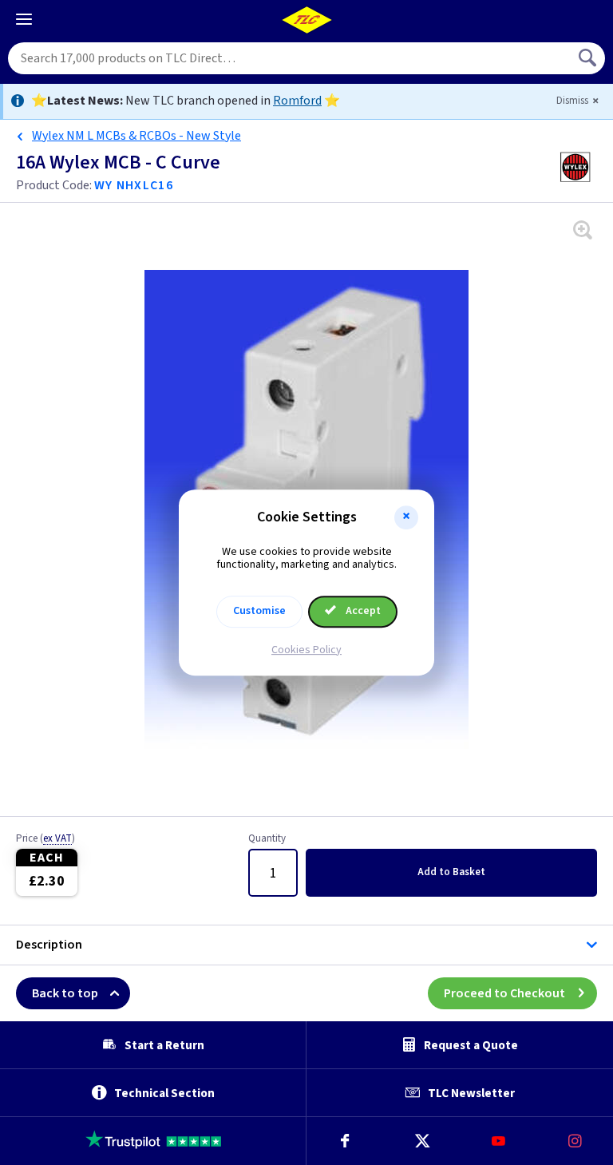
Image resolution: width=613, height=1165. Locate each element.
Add (451, 872)
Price (45, 839)
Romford (297, 100)
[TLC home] (306, 20)
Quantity (267, 839)
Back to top (65, 993)
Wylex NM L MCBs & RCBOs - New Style (136, 136)
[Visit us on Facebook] (344, 1141)
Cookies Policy (306, 650)
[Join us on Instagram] (574, 1141)
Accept (362, 611)
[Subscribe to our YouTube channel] (498, 1141)
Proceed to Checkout (504, 993)
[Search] (589, 58)
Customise (259, 611)
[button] (406, 517)
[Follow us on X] (421, 1141)
